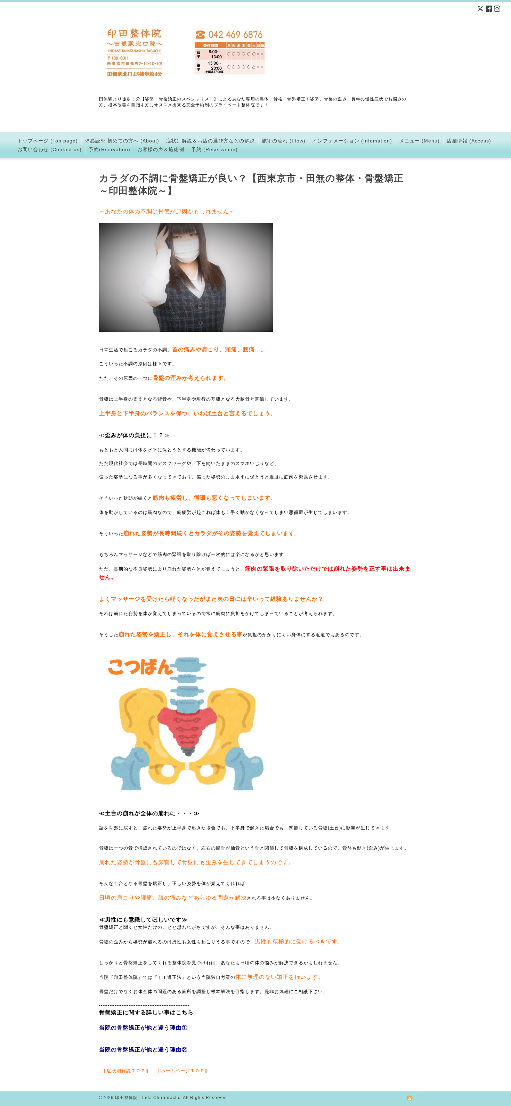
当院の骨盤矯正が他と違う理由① (143, 1028)
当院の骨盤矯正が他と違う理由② (143, 1049)
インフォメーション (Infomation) (352, 141)
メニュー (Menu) (419, 141)
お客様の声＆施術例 (160, 149)
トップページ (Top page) (47, 141)
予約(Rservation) (109, 149)
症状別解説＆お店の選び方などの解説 (210, 141)
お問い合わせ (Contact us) (49, 149)
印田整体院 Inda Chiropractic (147, 1097)
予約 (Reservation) (214, 149)
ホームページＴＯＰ (183, 1070)
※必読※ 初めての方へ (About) (122, 141)
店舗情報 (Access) (469, 141)
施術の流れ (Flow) (284, 141)
